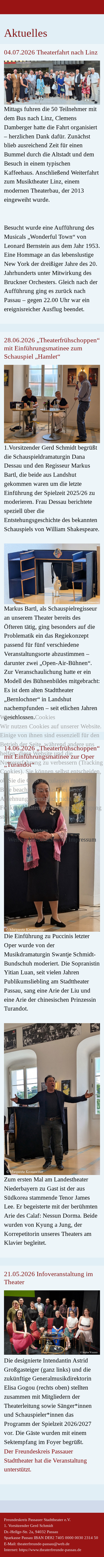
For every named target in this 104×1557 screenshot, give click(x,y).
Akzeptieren (13, 830)
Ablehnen (40, 830)
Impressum (82, 839)
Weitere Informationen (36, 839)
